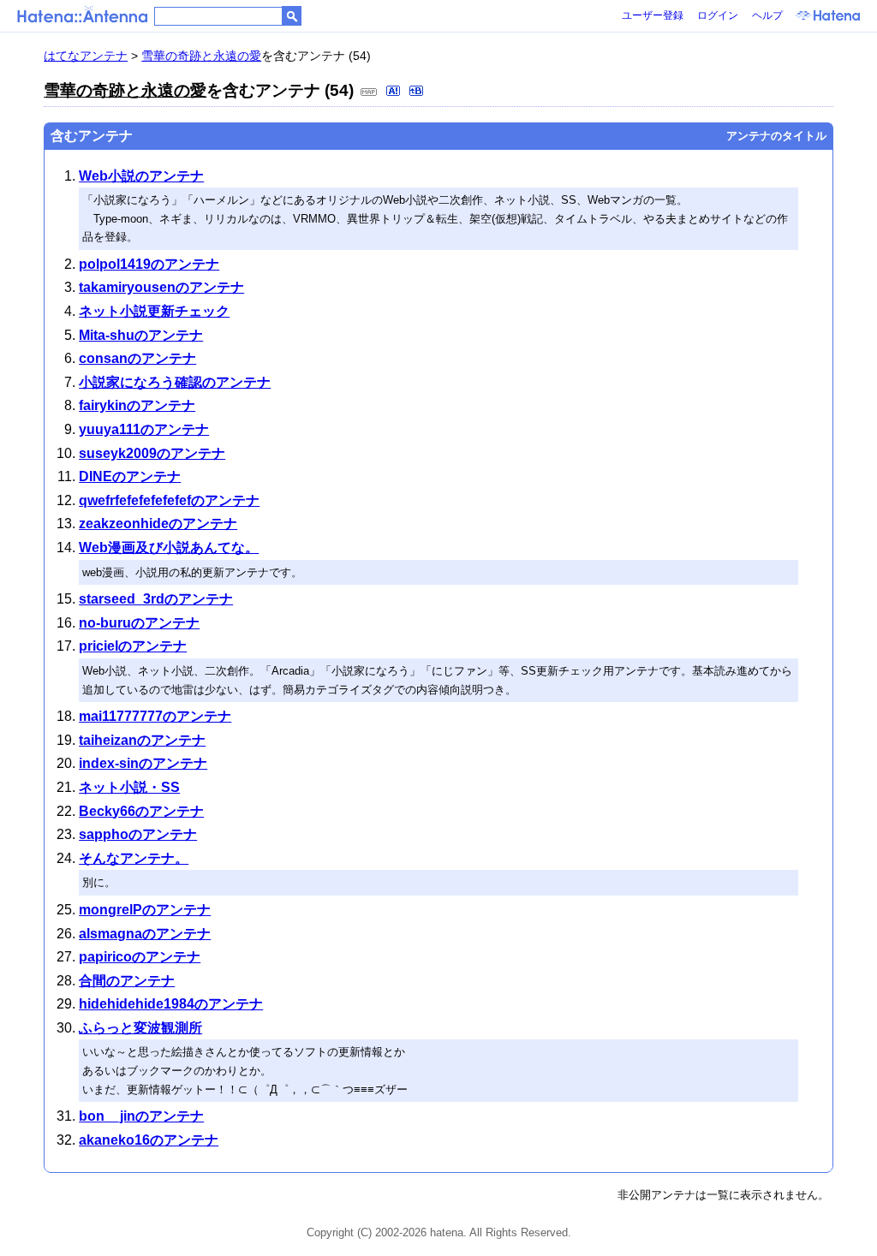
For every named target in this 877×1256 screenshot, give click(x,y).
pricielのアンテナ (133, 646)
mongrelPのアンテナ (145, 909)
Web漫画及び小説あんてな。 (169, 547)
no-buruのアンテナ (139, 623)
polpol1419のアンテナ (149, 264)
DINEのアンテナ (130, 476)
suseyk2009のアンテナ (152, 453)
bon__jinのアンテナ (141, 1116)
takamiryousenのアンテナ (161, 287)
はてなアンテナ (86, 56)
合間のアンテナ (127, 980)
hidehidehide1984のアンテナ (171, 1004)
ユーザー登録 (652, 15)
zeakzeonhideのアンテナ (158, 523)
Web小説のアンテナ (141, 176)
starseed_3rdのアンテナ (156, 599)
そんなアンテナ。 (133, 858)
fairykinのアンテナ (137, 405)
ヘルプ (767, 15)
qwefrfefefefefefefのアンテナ (169, 500)
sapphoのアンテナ (138, 834)
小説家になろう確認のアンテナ (175, 382)
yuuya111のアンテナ (144, 429)
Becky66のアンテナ (141, 811)
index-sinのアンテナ (143, 763)
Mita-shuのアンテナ (141, 335)
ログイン (717, 15)
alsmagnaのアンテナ (145, 933)
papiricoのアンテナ (139, 956)
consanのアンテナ (137, 358)
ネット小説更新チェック (154, 311)
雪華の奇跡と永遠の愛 (201, 56)
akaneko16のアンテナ (148, 1140)
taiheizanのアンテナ (142, 740)
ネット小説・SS (129, 787)
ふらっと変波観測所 (140, 1028)
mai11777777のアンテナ (155, 716)
